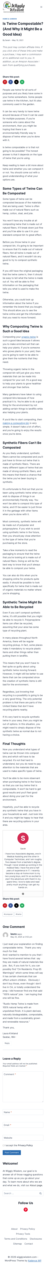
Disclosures (36, 1238)
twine (18, 914)
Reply (7, 1043)
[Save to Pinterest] (5, 82)
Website (8, 1138)
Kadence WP (34, 1260)
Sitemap (17, 1243)
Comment (10, 1074)
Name (8, 1112)
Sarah (7, 40)
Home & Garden (10, 19)
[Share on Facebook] (10, 82)
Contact (28, 1243)
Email (7, 1125)
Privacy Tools (23, 1234)
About (14, 1229)
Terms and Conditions (15, 1238)
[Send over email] (22, 82)
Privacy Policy (25, 1145)
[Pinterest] (23, 894)
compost (8, 914)
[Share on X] (16, 82)
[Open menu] (41, 7)
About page (36, 1185)
